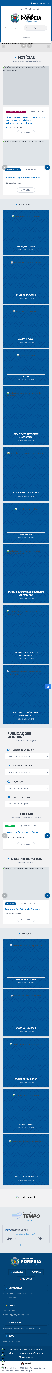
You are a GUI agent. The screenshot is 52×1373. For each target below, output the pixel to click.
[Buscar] (44, 28)
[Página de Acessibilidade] (38, 9)
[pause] (29, 45)
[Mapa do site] (34, 9)
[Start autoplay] (23, 45)
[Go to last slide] (3, 46)
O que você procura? (14, 28)
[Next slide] (48, 46)
